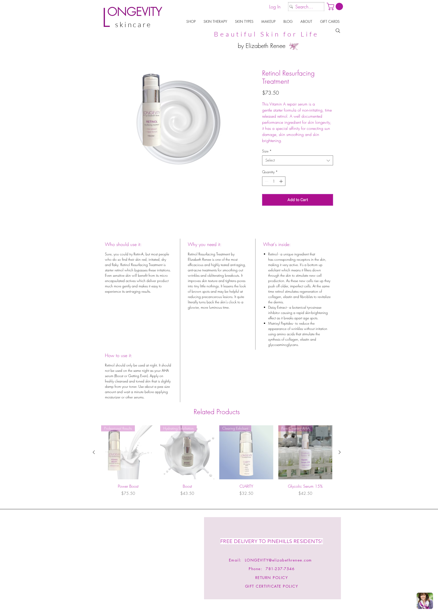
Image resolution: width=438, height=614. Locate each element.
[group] (217, 463)
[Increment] (281, 181)
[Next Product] (340, 452)
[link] (336, 6)
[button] (191, 21)
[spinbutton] (273, 181)
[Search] (338, 30)
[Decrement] (266, 181)
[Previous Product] (94, 452)
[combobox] (297, 160)
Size (267, 151)
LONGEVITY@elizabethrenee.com (278, 560)
